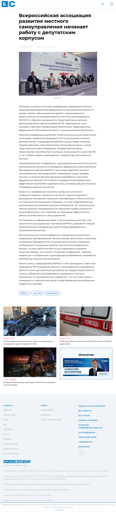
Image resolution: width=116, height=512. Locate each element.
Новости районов (11, 444)
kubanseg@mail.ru (47, 501)
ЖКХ (5, 424)
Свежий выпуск (47, 410)
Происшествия (9, 415)
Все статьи (84, 416)
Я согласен (59, 510)
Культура (7, 434)
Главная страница (88, 420)
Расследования (86, 432)
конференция (52, 293)
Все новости (85, 411)
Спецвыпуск (46, 415)
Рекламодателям (87, 437)
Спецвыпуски (85, 442)
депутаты (37, 293)
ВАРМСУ (24, 293)
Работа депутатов (11, 449)
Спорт (6, 420)
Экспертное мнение (11, 453)
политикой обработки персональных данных (59, 504)
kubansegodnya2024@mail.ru (79, 484)
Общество (40, 46)
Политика (50, 46)
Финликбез (84, 447)
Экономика (8, 429)
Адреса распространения (51, 420)
